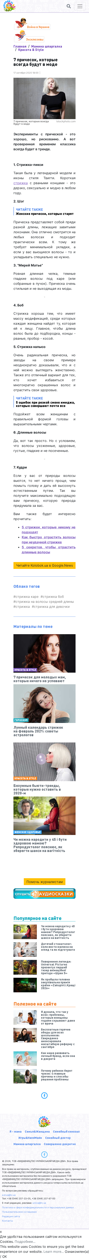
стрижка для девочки (52, 606)
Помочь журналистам (44, 882)
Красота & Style (31, 49)
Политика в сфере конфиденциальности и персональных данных (38, 1207)
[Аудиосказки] (44, 893)
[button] (69, 6)
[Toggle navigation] (80, 6)
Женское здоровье (27, 832)
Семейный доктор (58, 1137)
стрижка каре (27, 596)
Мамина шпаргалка (46, 46)
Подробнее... (25, 1241)
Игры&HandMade (30, 1137)
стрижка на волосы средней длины (45, 601)
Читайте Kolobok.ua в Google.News (44, 565)
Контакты (7, 1220)
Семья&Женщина (37, 1131)
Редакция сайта (11, 1216)
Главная (19, 46)
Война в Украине (38, 27)
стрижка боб (53, 596)
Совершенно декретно (60, 1144)
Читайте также (45, 401)
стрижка (20, 183)
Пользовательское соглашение (19, 1211)
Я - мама (16, 1131)
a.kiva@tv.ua (9, 1195)
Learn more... (53, 1251)
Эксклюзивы (34, 39)
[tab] (44, 1095)
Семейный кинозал (66, 1131)
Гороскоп (21, 720)
